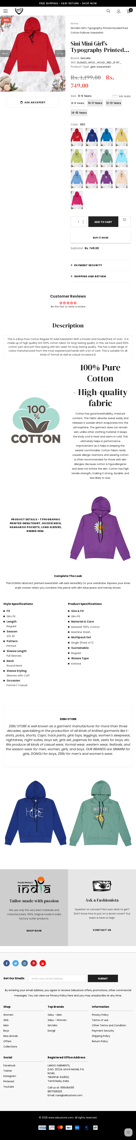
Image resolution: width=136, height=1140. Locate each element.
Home (74, 23)
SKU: (73, 62)
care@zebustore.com (68, 1095)
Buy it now (100, 237)
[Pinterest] (33, 963)
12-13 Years (113, 103)
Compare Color (52, 86)
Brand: (75, 58)
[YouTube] (42, 963)
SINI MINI (85, 58)
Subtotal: (77, 248)
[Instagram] (24, 963)
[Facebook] (6, 963)
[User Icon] (119, 11)
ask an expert (35, 102)
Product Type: (80, 67)
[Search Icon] (108, 11)
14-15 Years (79, 113)
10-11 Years (95, 103)
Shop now (89, 3)
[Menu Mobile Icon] (5, 11)
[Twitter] (15, 963)
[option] (32, 54)
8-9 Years (77, 103)
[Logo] (19, 11)
